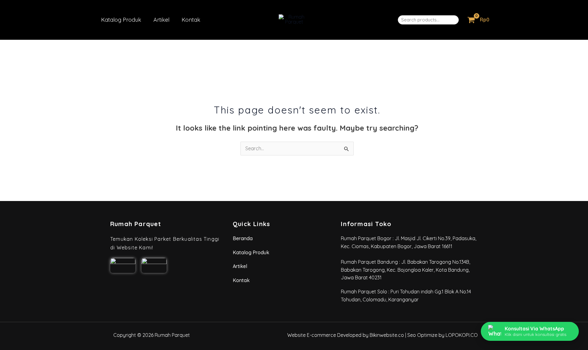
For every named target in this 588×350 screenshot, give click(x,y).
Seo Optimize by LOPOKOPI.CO (442, 335)
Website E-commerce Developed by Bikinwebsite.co (345, 335)
